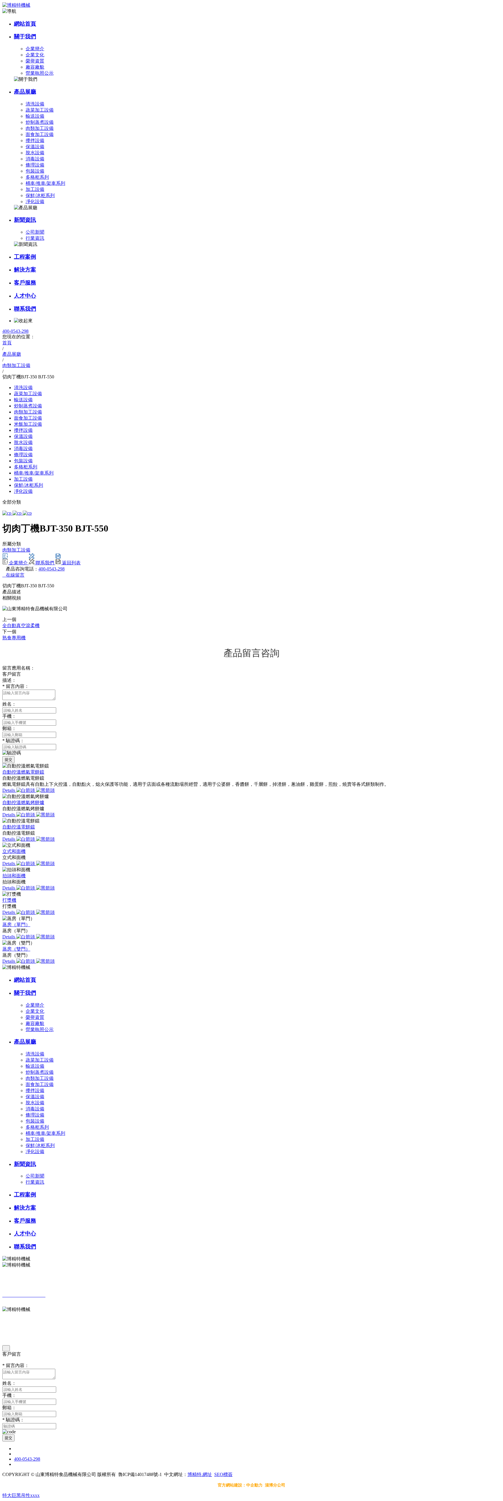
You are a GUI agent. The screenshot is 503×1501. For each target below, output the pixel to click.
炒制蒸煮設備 (40, 122)
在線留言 (13, 575)
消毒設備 (35, 158)
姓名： (9, 704)
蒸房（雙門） (16, 949)
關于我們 (25, 36)
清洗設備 (35, 103)
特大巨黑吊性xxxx (21, 1495)
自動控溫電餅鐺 (18, 826)
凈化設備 (35, 201)
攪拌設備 (35, 140)
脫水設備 (35, 152)
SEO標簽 (223, 1474)
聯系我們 (25, 309)
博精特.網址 (199, 1474)
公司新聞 (35, 232)
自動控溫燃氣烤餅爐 (23, 802)
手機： (9, 716)
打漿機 (9, 900)
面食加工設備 (40, 134)
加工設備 (35, 189)
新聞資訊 (25, 220)
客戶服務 (25, 283)
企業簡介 (35, 48)
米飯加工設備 (28, 424)
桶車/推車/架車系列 (45, 183)
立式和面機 (14, 851)
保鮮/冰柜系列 (40, 195)
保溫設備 (35, 146)
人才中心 (25, 296)
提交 (8, 759)
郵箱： (9, 728)
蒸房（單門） (16, 924)
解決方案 (25, 269)
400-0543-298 (15, 331)
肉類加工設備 (40, 128)
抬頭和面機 (14, 875)
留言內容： (15, 686)
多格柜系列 (37, 177)
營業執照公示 (40, 73)
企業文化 (35, 54)
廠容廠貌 (35, 67)
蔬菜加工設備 (40, 110)
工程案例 (25, 257)
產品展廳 (25, 92)
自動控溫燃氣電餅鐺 (23, 772)
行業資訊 (35, 238)
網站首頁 (25, 24)
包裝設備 (35, 171)
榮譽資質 (35, 60)
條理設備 (35, 164)
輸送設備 (35, 116)
